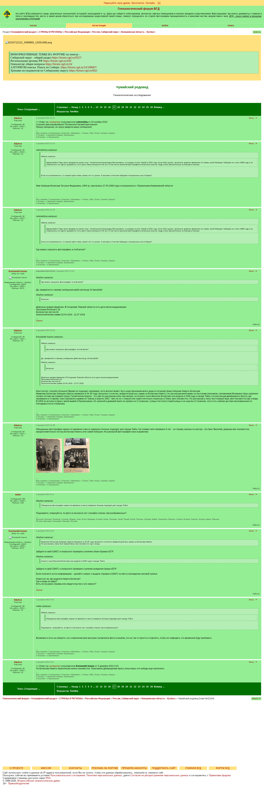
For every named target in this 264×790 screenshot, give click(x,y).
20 (127, 107)
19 (122, 107)
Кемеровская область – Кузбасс (138, 32)
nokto (18, 494)
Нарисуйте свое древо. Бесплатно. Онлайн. (130, 2)
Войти (165, 26)
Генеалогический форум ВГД (138, 8)
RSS (48, 778)
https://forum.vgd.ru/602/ (83, 70)
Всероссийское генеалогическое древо (38, 780)
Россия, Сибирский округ (105, 32)
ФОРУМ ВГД (223, 768)
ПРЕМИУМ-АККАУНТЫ (134, 768)
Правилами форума (220, 775)
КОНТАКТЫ (75, 768)
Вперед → (159, 107)
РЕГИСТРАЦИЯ (99, 26)
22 (135, 107)
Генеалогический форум (16, 698)
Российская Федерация (77, 32)
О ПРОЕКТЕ (16, 768)
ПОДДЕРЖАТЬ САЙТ (164, 768)
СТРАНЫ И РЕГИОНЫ (50, 32)
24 (143, 107)
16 (109, 107)
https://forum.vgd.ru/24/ (59, 64)
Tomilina (74, 111)
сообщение (55, 122)
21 (131, 107)
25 (147, 107)
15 (105, 107)
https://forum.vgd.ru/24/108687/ (79, 67)
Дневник (39, 321)
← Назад (73, 107)
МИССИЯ (46, 768)
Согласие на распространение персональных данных (159, 775)
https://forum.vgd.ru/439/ (57, 60)
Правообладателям (18, 783)
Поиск (231, 26)
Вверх (251, 118)
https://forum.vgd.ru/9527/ (67, 57)
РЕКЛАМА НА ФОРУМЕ (105, 768)
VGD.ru (33, 26)
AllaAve (18, 118)
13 (97, 107)
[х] (159, 2)
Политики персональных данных (104, 775)
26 (151, 107)
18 (118, 107)
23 (139, 107)
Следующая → (32, 109)
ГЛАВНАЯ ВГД (193, 768)
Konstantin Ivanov (18, 271)
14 (101, 107)
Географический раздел (24, 32)
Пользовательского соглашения (67, 775)
